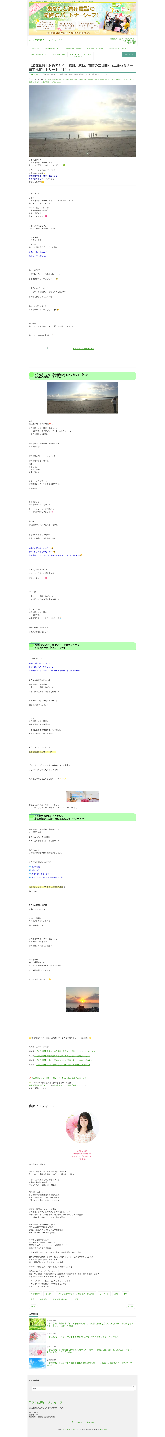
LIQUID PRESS (104, 1429)
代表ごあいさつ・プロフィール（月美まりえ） (80, 56)
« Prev (33, 1307)
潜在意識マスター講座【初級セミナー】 (69, 1085)
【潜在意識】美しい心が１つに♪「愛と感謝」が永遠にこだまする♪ (63, 1065)
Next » (130, 1307)
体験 (125, 1294)
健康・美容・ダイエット (40, 54)
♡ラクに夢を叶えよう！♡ (45, 40)
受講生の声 (35, 48)
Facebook (78, 1423)
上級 (116, 1294)
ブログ (45, 79)
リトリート (104, 1294)
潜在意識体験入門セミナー (39, 1085)
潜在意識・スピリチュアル (52, 82)
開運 (76, 1299)
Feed (91, 1423)
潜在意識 (43, 1299)
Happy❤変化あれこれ (51, 48)
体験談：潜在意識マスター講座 (104, 79)
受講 (32, 1299)
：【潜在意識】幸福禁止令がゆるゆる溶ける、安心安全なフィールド (62, 1056)
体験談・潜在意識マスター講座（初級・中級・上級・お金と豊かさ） (71, 79)
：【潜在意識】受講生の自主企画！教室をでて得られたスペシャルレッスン (64, 1051)
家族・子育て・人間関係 (95, 48)
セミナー (49, 1294)
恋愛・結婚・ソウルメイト (117, 48)
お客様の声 (35, 1294)
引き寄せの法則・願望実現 (73, 48)
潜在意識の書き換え (61, 1299)
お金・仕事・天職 (59, 54)
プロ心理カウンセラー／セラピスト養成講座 (76, 1294)
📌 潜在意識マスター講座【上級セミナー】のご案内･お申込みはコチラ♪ (58, 1078)
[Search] (134, 1387)
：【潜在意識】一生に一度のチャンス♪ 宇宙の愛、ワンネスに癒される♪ (64, 1060)
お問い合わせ (129, 54)
